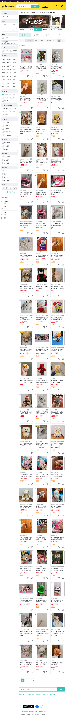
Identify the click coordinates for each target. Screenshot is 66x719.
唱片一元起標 (38, 29)
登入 (45, 6)
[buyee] (9, 42)
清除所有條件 (12, 192)
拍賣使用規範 (35, 714)
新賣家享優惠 (61, 29)
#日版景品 (38, 694)
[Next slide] (32, 55)
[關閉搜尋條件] (24, 6)
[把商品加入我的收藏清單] (28, 76)
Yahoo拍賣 (8, 6)
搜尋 (60, 689)
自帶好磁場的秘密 (23, 29)
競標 (47, 35)
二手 (58, 35)
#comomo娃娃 (30, 694)
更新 (45, 711)
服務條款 (23, 714)
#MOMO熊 (53, 694)
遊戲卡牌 (30, 29)
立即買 (36, 35)
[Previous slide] (20, 55)
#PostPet (21, 694)
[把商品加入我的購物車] (32, 76)
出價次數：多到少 (51, 41)
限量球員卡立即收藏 (46, 29)
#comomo (45, 694)
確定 (14, 29)
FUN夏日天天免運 (53, 29)
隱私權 (28, 714)
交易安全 (43, 714)
